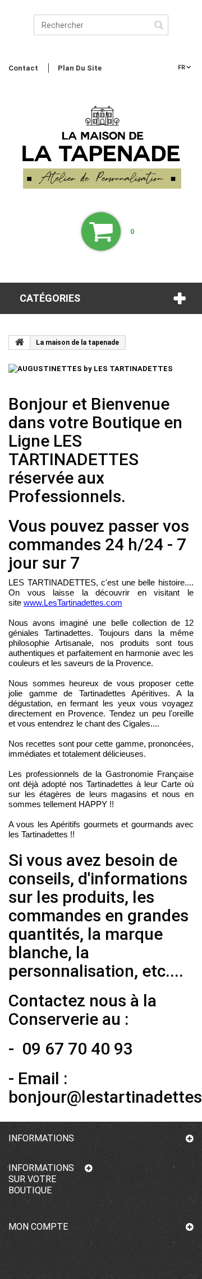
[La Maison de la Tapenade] (101, 150)
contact (23, 68)
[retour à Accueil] (19, 342)
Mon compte (38, 1226)
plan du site (80, 68)
